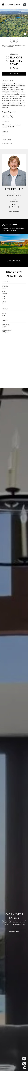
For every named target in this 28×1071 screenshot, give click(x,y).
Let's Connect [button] (14, 931)
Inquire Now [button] (14, 73)
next (16, 41)
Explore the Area (14, 260)
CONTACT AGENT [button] (14, 211)
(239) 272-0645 (14, 201)
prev (12, 41)
